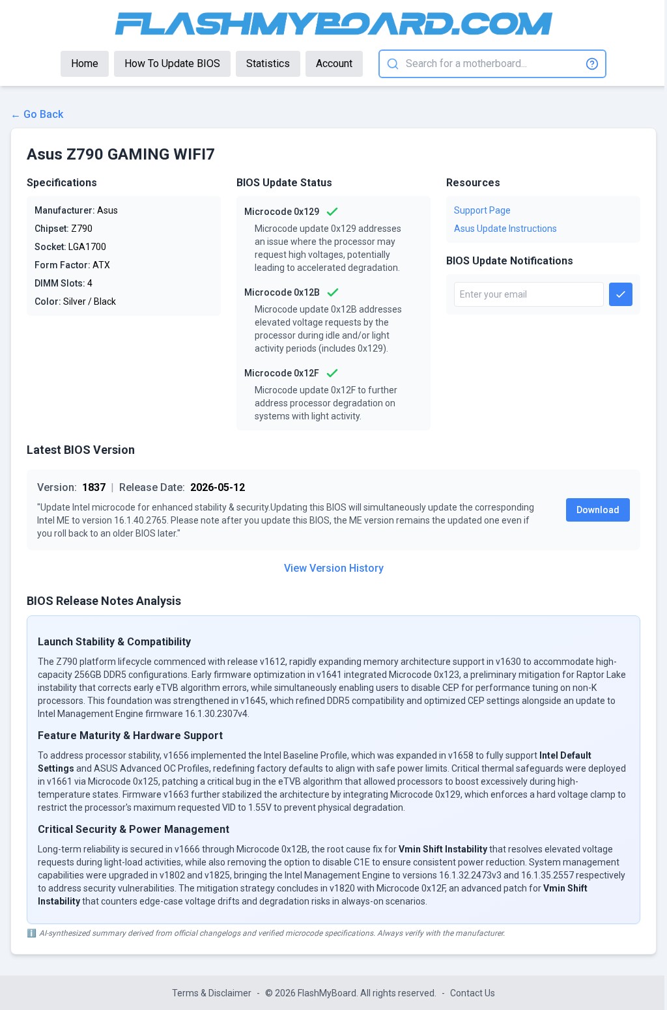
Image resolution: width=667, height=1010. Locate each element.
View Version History (334, 568)
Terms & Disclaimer (211, 993)
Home (84, 63)
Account (334, 63)
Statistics (268, 63)
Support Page (482, 210)
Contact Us (472, 993)
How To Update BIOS (172, 63)
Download (597, 510)
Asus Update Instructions (505, 228)
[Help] (592, 63)
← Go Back (36, 114)
